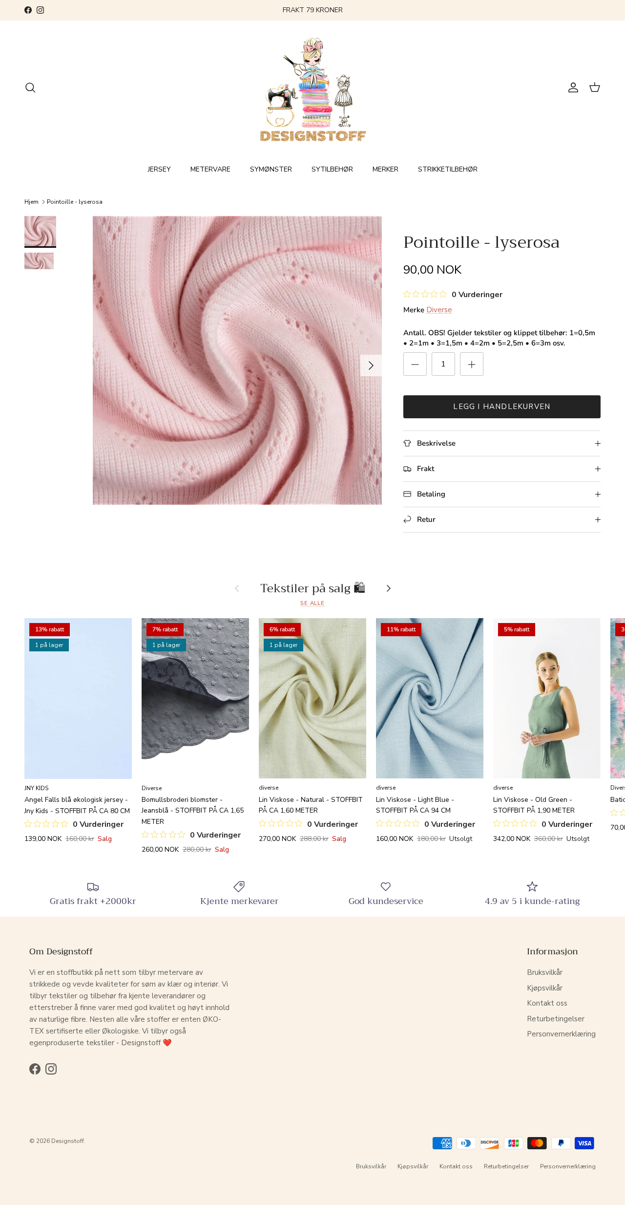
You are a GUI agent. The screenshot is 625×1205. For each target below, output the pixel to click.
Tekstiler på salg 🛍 (312, 588)
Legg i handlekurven (501, 406)
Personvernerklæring (561, 1034)
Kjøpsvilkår (544, 988)
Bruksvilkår (544, 972)
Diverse (439, 310)
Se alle (312, 603)
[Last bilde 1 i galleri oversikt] (237, 360)
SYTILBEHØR (332, 169)
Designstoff (67, 1141)
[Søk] (30, 87)
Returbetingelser (555, 1019)
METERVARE (210, 169)
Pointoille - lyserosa (75, 202)
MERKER (385, 169)
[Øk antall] (471, 364)
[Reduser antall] (415, 364)
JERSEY (159, 169)
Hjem (31, 202)
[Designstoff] (312, 87)
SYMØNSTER (271, 169)
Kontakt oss (547, 1003)
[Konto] (571, 87)
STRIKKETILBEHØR (448, 169)
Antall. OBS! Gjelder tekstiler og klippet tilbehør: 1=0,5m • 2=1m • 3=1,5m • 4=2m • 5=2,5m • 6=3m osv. (499, 338)
